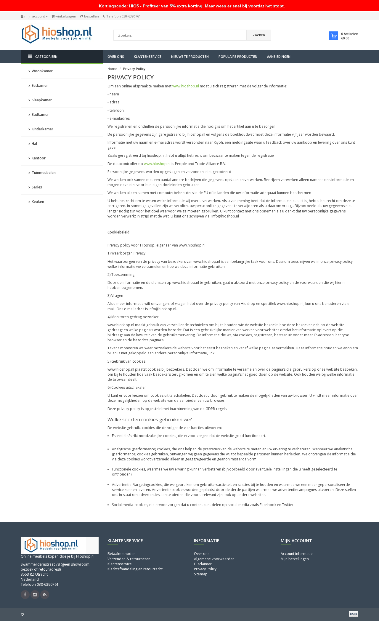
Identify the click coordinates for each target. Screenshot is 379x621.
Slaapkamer (41, 100)
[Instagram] (34, 594)
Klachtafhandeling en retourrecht (135, 569)
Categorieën (46, 56)
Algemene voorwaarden (214, 558)
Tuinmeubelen (43, 172)
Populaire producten (238, 56)
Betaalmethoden (121, 553)
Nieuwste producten (190, 56)
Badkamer (40, 114)
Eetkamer (39, 85)
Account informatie (297, 553)
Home (112, 68)
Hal (34, 143)
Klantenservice (147, 56)
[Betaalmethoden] (353, 614)
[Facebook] (25, 594)
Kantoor (38, 158)
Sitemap (201, 574)
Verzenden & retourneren (128, 558)
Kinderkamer (42, 129)
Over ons (115, 56)
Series (36, 187)
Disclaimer (203, 563)
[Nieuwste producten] (44, 594)
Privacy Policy (134, 68)
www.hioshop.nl (185, 86)
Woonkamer (42, 70)
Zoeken (259, 35)
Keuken (37, 201)
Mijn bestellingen (295, 558)
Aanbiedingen (278, 56)
